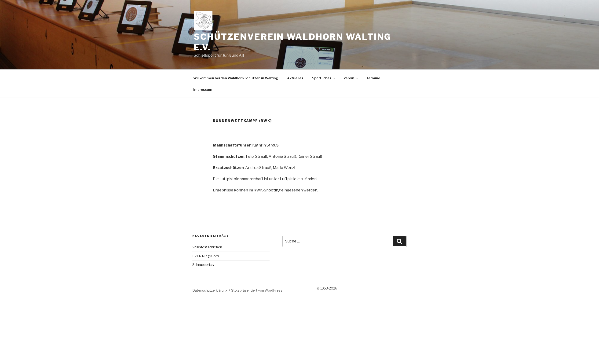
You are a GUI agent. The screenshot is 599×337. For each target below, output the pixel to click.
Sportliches (321, 78)
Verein (348, 78)
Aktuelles (295, 78)
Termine (373, 78)
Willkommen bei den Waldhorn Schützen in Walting (235, 78)
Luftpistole (290, 179)
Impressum (202, 90)
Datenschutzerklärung (209, 290)
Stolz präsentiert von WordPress (256, 290)
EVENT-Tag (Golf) (205, 256)
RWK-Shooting (267, 190)
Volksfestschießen (207, 247)
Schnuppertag (203, 265)
